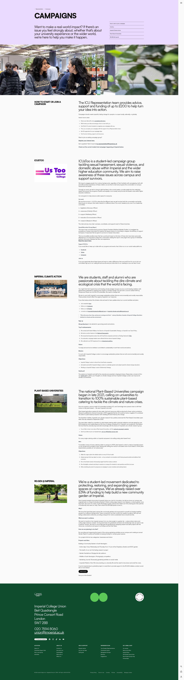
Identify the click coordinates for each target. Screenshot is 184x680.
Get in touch (83, 571)
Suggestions (104, 656)
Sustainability (59, 652)
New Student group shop (129, 656)
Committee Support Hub (40, 650)
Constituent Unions (105, 650)
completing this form (99, 121)
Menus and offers (127, 650)
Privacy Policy (93, 672)
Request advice (82, 648)
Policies (113, 672)
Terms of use (101, 672)
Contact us (59, 648)
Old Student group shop (128, 654)
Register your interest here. (87, 140)
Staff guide (81, 652)
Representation (39, 9)
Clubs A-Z (36, 648)
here (90, 303)
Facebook (83, 249)
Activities (37, 645)
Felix (130, 336)
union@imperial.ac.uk (49, 632)
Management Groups (106, 652)
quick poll (84, 375)
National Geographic (102, 333)
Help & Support (83, 645)
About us (59, 645)
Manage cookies (128, 672)
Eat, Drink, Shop (127, 645)
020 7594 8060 (46, 629)
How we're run (59, 650)
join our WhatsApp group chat (110, 431)
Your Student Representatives (108, 648)
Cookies (108, 672)
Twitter (82, 252)
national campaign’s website (121, 429)
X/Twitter (89, 308)
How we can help (83, 650)
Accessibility (119, 672)
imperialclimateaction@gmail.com (97, 311)
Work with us (59, 654)
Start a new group (38, 652)
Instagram (83, 255)
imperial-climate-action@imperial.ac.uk (118, 311)
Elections (103, 654)
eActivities (36, 654)
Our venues (125, 648)
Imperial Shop (126, 652)
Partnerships (126, 658)
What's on (58, 656)
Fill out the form (83, 324)
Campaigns (48, 9)
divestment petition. (107, 341)
